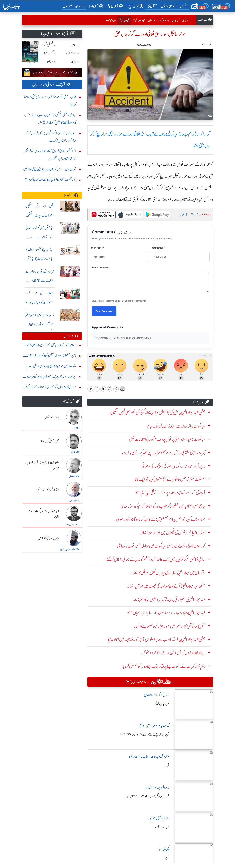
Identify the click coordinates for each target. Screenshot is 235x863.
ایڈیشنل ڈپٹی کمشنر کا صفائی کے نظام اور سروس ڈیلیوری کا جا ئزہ (39, 237)
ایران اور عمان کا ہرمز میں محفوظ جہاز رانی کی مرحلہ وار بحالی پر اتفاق (50, 377)
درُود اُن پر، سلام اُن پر (157, 787)
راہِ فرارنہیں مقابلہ (158, 818)
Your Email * (158, 247)
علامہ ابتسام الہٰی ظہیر (69, 549)
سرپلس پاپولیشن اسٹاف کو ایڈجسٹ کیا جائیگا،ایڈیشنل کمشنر (39, 258)
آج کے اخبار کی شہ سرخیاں (48, 84)
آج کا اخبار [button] (93, 6)
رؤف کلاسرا (74, 452)
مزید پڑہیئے (198, 402)
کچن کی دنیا (163, 848)
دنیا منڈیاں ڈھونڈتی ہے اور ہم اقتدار (43, 514)
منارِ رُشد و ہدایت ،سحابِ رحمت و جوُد (149, 756)
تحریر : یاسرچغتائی (162, 704)
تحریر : (166, 765)
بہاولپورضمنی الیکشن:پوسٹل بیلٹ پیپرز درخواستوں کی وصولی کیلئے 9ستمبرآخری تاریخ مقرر (50, 119)
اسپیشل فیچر (152, 6)
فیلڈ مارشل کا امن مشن (47, 490)
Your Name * (97, 247)
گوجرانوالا (123, 20)
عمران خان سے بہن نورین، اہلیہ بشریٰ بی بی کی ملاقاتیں (49, 169)
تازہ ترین (80, 6)
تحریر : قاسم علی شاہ (161, 827)
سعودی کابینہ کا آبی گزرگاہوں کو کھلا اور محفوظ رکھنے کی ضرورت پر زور (50, 388)
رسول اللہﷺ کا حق (48, 538)
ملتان (151, 20)
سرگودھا (111, 20)
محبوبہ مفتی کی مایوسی (49, 441)
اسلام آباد (163, 20)
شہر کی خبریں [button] (132, 6)
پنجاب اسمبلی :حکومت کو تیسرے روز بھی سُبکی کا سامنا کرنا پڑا (50, 100)
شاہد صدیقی (74, 476)
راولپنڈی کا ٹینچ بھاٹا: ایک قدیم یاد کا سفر (42, 465)
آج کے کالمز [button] (112, 6)
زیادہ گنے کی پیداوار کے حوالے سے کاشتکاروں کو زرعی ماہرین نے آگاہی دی (39, 280)
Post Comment (104, 311)
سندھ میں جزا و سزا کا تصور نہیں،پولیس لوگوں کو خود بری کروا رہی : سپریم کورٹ (50, 137)
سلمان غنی (74, 500)
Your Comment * (100, 267)
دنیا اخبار (203, 20)
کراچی (175, 20)
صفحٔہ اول (68, 6)
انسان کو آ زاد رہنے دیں (156, 695)
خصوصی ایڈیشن (169, 6)
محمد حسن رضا (72, 524)
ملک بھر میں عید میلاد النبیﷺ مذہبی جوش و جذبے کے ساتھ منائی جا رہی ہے (50, 367)
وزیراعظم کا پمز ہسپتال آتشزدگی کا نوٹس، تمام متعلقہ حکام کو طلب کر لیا (51, 356)
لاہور (185, 20)
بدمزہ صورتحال (52, 417)
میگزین (184, 6)
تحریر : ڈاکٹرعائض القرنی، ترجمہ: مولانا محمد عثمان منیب (147, 796)
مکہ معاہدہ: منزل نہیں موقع (154, 725)
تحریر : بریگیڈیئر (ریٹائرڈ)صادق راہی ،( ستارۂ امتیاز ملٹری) (144, 734)
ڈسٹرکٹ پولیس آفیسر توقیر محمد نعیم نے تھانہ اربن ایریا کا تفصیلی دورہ (39, 324)
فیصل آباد (139, 20)
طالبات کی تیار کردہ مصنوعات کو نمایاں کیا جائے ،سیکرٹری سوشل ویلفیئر (39, 302)
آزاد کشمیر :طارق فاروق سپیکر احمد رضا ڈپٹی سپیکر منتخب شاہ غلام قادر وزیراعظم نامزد (49, 155)
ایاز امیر (76, 428)
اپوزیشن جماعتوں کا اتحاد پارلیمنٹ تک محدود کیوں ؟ (50, 179)
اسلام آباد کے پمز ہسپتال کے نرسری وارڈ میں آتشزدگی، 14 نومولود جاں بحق (49, 346)
